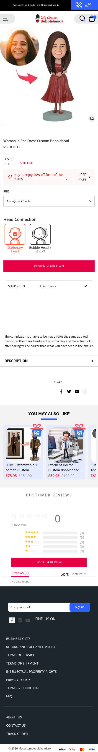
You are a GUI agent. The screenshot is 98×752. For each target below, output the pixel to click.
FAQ (9, 696)
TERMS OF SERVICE (20, 655)
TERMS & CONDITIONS (23, 688)
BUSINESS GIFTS (18, 638)
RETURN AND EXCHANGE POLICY (31, 647)
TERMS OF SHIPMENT (22, 663)
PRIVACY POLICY (18, 680)
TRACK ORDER (17, 733)
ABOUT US (14, 717)
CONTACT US (16, 725)
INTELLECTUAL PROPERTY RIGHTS (31, 671)
